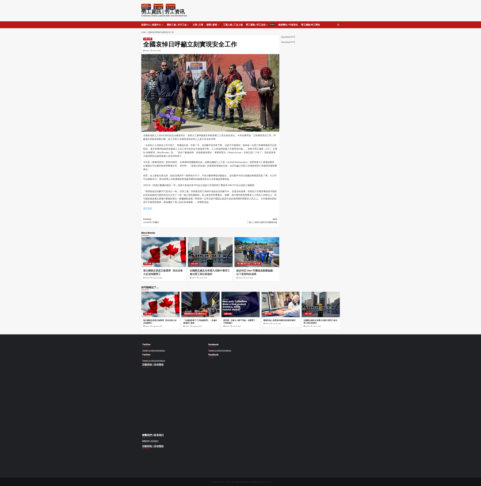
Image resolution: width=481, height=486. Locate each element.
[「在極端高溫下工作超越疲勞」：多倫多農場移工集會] (200, 304)
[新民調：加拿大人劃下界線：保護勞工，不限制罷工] (240, 304)
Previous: (151, 221)
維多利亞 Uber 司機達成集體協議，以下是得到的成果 (255, 272)
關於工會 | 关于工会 (177, 24)
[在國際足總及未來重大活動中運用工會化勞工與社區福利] (210, 252)
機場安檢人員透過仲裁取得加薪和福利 (279, 320)
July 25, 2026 (236, 326)
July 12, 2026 (203, 278)
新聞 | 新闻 (211, 24)
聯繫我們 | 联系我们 (150, 441)
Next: (262, 221)
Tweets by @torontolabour (153, 350)
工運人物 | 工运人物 (233, 24)
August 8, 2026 (197, 326)
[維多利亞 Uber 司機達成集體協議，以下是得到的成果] (256, 252)
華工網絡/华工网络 (310, 24)
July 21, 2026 (277, 324)
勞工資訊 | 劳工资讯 (163, 11)
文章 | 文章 (198, 24)
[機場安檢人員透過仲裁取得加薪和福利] (281, 304)
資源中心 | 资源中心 (151, 24)
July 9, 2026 (249, 278)
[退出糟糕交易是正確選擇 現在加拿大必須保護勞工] (163, 252)
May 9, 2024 (157, 51)
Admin (147, 51)
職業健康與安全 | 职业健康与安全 (195, 314)
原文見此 (147, 208)
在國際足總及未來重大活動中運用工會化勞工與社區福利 (210, 272)
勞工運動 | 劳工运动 (260, 24)
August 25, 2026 (157, 278)
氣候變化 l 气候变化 (288, 24)
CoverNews (254, 482)
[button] (338, 25)
